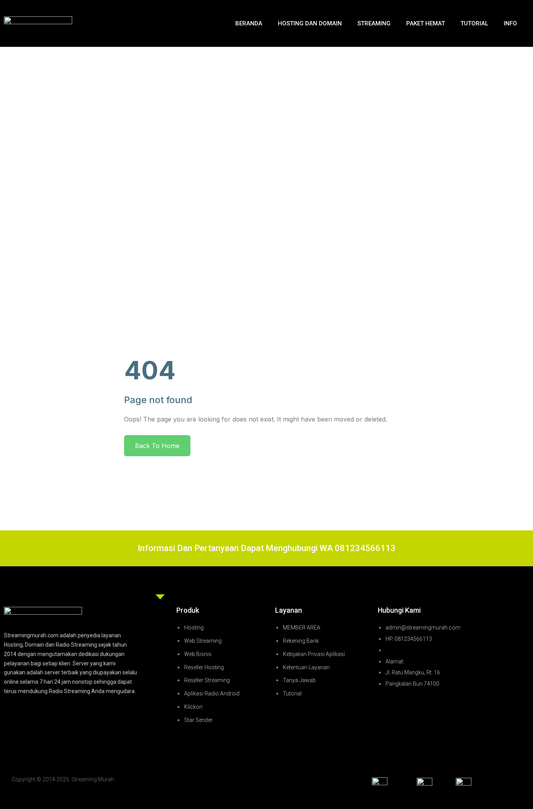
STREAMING (374, 23)
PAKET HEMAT (425, 23)
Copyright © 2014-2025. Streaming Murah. (63, 779)
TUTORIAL (474, 23)
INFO (510, 23)
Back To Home (157, 446)
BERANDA (248, 23)
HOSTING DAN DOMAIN (310, 23)
